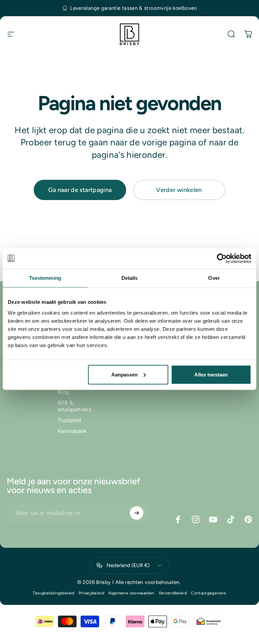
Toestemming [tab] (45, 278)
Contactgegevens (208, 593)
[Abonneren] (136, 513)
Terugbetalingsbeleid (53, 593)
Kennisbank (72, 431)
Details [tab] (129, 278)
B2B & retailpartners (74, 406)
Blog (63, 392)
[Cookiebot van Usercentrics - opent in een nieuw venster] (221, 258)
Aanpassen (124, 374)
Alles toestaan (211, 374)
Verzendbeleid (173, 593)
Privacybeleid (92, 593)
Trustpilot (70, 420)
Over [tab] (214, 278)
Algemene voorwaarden (131, 593)
